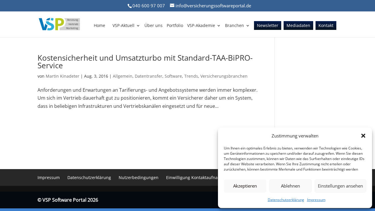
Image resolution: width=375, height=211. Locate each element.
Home (99, 25)
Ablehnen (290, 186)
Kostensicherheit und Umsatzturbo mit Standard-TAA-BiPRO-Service (145, 61)
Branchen (234, 25)
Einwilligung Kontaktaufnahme (196, 177)
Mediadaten (298, 25)
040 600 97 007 (148, 5)
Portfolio (175, 25)
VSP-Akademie (201, 25)
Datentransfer (148, 76)
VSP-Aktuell (123, 25)
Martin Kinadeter (62, 76)
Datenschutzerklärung (286, 199)
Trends (191, 76)
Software (173, 76)
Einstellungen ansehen (340, 186)
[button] (363, 136)
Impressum (316, 199)
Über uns (153, 25)
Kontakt (325, 25)
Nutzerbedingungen (138, 177)
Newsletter (267, 25)
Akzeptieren (245, 186)
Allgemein (122, 76)
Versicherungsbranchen (224, 76)
